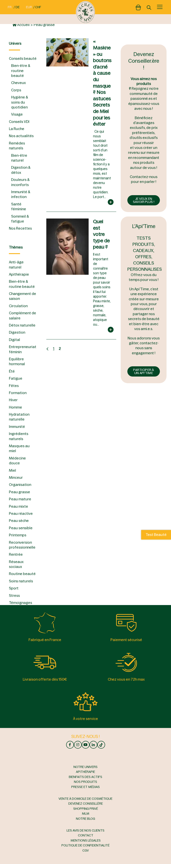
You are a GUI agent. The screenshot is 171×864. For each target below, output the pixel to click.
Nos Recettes (20, 228)
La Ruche (16, 129)
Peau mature (20, 499)
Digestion (17, 332)
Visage (17, 114)
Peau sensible (21, 528)
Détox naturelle (22, 325)
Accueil (23, 25)
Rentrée (16, 554)
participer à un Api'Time (143, 371)
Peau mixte (18, 506)
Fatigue (15, 378)
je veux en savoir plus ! (143, 200)
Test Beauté (156, 535)
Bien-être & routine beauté (20, 71)
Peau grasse (19, 492)
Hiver (13, 400)
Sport (13, 588)
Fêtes (14, 386)
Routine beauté (22, 574)
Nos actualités (21, 136)
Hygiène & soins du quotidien (19, 102)
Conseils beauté (23, 58)
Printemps (17, 535)
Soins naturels (21, 581)
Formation (17, 393)
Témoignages (20, 603)
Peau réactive (21, 513)
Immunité (17, 427)
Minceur (16, 477)
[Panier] (138, 6)
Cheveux (18, 83)
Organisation (20, 485)
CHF (38, 7)
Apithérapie (19, 274)
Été (12, 371)
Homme (15, 407)
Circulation (18, 306)
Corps (16, 90)
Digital (14, 340)
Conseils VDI (19, 122)
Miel (12, 470)
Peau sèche (19, 521)
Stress (14, 595)
